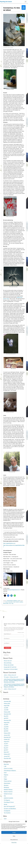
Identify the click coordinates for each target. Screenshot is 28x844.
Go (23, 695)
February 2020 (7, 712)
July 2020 (6, 707)
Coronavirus (10, 602)
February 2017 (7, 754)
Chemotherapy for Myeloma (12, 600)
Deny (14, 836)
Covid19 (17, 602)
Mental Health (5, 603)
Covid (19, 600)
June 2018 (6, 726)
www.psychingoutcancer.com (13, 589)
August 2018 (6, 722)
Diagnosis (6, 774)
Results (5, 804)
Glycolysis (6, 785)
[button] (26, 821)
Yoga (12, 603)
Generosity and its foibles (9, 682)
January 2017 (7, 756)
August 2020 (6, 705)
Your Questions (7, 812)
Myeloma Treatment (8, 791)
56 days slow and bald (8, 665)
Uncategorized (7, 810)
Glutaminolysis (7, 783)
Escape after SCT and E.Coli (10, 667)
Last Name (6, 643)
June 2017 (6, 745)
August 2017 (6, 741)
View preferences (14, 839)
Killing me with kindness (9, 687)
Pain (5, 796)
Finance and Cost (7, 781)
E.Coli (5, 777)
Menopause (6, 787)
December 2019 (7, 714)
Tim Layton (6, 677)
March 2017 (6, 752)
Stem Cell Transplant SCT (9, 806)
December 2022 (7, 701)
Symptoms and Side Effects (10, 808)
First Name (6, 638)
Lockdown (21, 602)
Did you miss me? (8, 660)
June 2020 (6, 709)
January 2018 (7, 735)
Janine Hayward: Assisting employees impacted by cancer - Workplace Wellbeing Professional (14, 679)
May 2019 (6, 716)
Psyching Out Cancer (6, 1)
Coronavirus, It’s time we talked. (11, 9)
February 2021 (7, 703)
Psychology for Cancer (9, 802)
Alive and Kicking (7, 662)
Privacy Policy (14, 842)
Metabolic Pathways (8, 789)
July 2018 (6, 724)
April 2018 (6, 731)
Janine (5, 675)
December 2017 (7, 737)
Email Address (7, 634)
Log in (5, 818)
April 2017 (6, 750)
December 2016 (7, 758)
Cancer (6, 602)
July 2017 (6, 743)
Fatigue (5, 779)
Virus (10, 603)
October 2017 (7, 739)
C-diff (5, 766)
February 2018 (7, 733)
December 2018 (7, 720)
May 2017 (6, 747)
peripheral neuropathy (8, 798)
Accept (14, 832)
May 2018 (6, 728)
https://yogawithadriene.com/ (9, 543)
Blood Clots (6, 764)
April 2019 (6, 718)
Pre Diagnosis (7, 800)
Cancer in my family (8, 768)
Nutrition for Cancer (8, 793)
